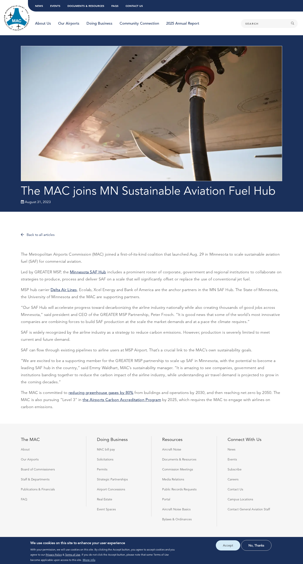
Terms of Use (72, 554)
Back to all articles (40, 235)
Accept (228, 545)
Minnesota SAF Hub (88, 271)
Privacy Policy (54, 554)
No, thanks (256, 545)
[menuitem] (43, 23)
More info (89, 560)
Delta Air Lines (64, 289)
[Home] (17, 18)
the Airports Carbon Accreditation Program (122, 399)
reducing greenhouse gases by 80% (101, 392)
